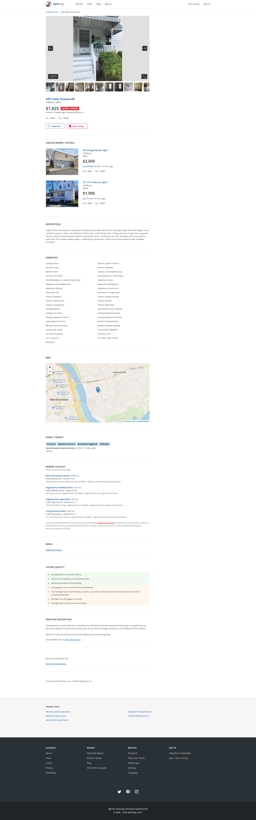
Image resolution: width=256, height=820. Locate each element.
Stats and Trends (136, 758)
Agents (108, 4)
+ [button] (50, 367)
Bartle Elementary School (58, 475)
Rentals (79, 4)
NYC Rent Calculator (97, 767)
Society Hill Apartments (138, 716)
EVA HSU (89, 198)
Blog (98, 4)
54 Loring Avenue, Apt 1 (96, 150)
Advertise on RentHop (180, 753)
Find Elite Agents (95, 753)
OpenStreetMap (143, 421)
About (49, 753)
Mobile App (133, 763)
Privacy (49, 767)
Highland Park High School (58, 499)
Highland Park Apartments (139, 711)
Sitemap (132, 767)
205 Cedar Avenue (58, 99)
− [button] (50, 371)
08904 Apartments (54, 550)
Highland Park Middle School (59, 487)
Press (48, 758)
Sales (89, 4)
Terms (49, 763)
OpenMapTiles (130, 421)
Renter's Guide (94, 758)
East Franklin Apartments (57, 720)
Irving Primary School (56, 511)
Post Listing (193, 4)
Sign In (206, 4)
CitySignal (133, 772)
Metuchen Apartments (56, 716)
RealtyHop (51, 772)
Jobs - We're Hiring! (178, 758)
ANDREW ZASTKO (93, 166)
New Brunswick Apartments (58, 711)
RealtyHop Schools (105, 522)
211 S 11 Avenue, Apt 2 (95, 182)
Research (132, 753)
